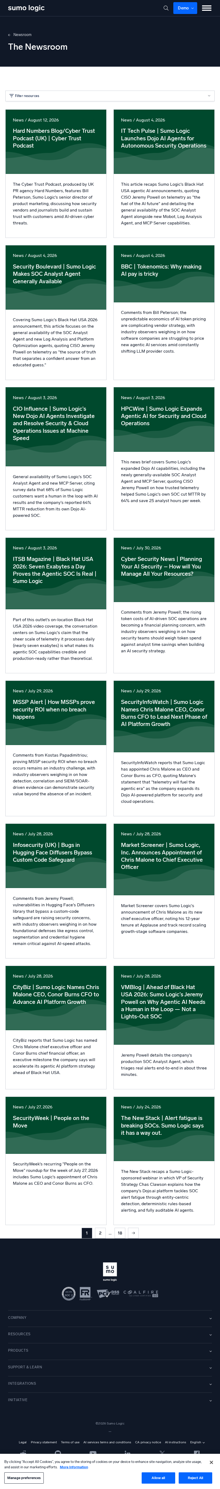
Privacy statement (44, 1442)
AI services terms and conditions (107, 1442)
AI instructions (175, 1442)
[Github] (23, 1453)
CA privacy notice (148, 1442)
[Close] (211, 1462)
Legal (23, 1442)
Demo (183, 8)
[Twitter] (162, 1453)
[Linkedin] (128, 1453)
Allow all (158, 1478)
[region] (110, 1471)
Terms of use (70, 1442)
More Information (74, 1467)
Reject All (195, 1478)
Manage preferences (24, 1478)
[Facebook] (197, 1453)
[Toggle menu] (206, 8)
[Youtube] (93, 1453)
